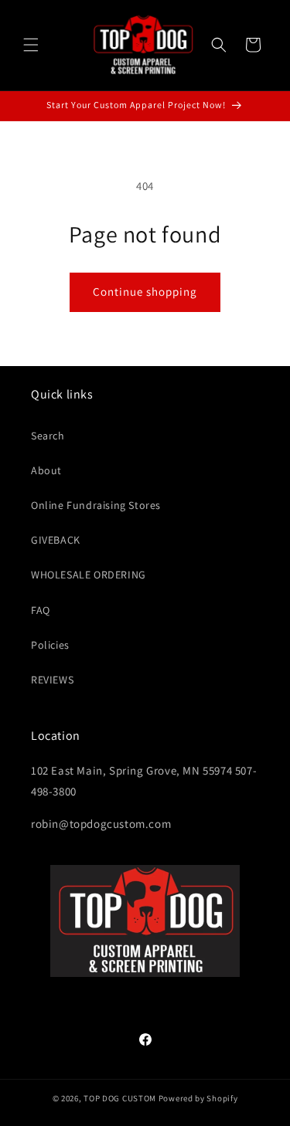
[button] (31, 45)
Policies (50, 645)
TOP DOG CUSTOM (120, 1098)
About (46, 470)
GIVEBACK (55, 540)
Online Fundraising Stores (96, 505)
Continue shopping (145, 291)
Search (48, 436)
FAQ (40, 610)
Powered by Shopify (198, 1098)
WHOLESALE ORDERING (88, 575)
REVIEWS (52, 680)
